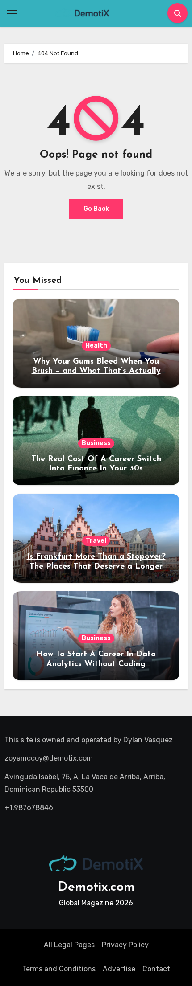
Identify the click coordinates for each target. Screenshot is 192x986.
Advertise (119, 969)
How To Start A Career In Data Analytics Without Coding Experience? (96, 664)
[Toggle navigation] (11, 13)
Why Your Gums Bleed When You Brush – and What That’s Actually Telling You (96, 371)
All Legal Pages (69, 945)
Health (96, 345)
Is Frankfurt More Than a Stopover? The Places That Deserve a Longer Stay (96, 566)
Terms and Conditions (59, 969)
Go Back (96, 209)
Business (96, 443)
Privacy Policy (125, 945)
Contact (156, 969)
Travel (96, 540)
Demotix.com (96, 887)
